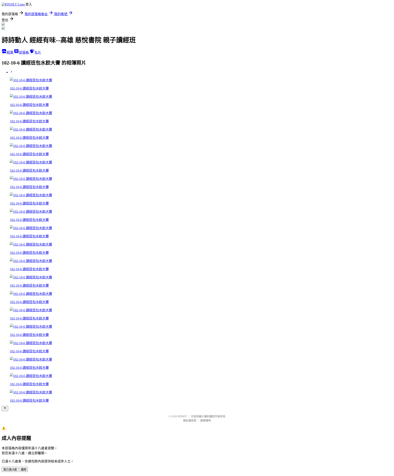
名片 (37, 52)
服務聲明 (205, 420)
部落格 (24, 52)
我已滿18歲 (10, 469)
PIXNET (182, 416)
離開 (23, 469)
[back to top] (5, 408)
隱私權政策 (189, 420)
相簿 (10, 52)
